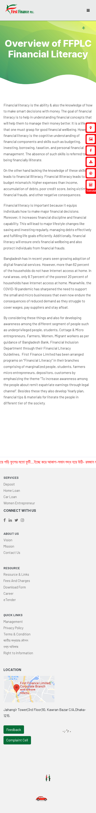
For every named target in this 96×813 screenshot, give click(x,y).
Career (8, 593)
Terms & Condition (17, 634)
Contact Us (11, 552)
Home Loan (11, 490)
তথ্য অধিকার (10, 646)
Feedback (13, 729)
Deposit (9, 484)
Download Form (14, 587)
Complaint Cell (17, 740)
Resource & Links (16, 574)
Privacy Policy (13, 628)
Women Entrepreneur (19, 503)
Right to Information (18, 653)
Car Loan (10, 497)
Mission (8, 546)
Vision (7, 540)
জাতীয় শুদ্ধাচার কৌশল (15, 640)
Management (13, 621)
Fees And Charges (16, 580)
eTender (9, 599)
